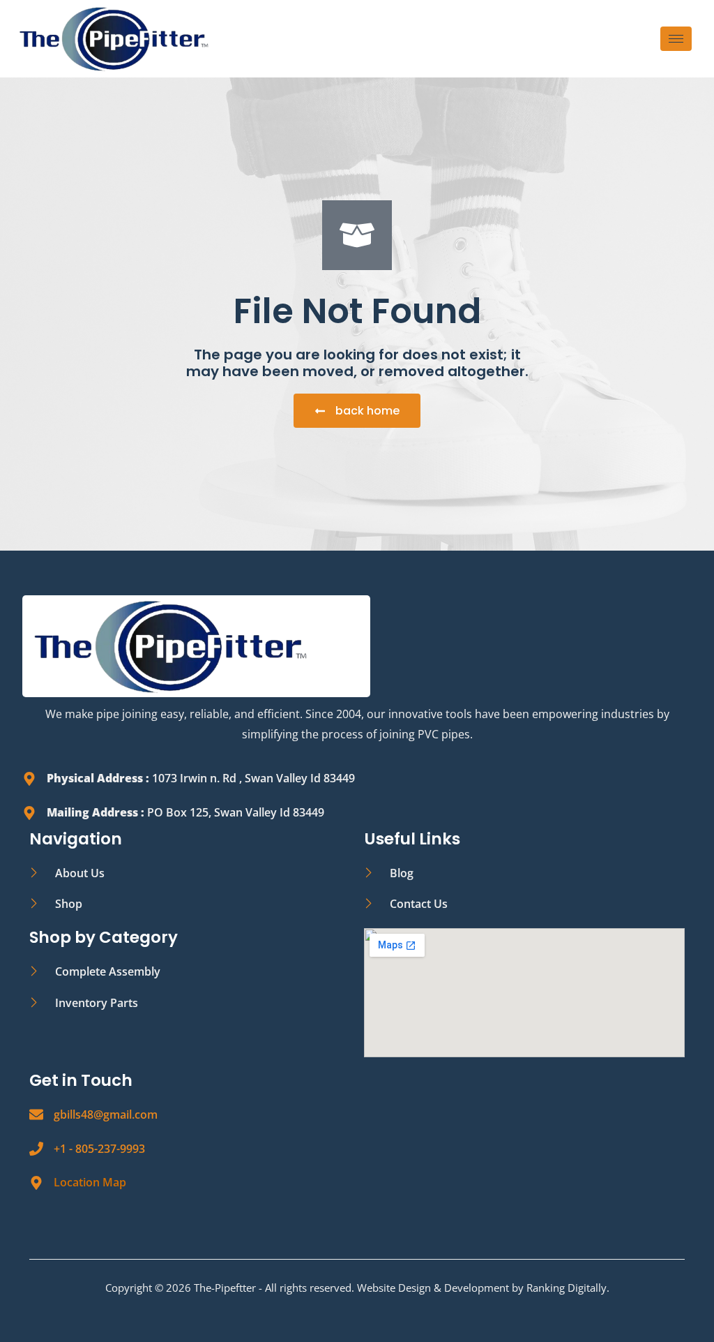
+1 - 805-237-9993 (99, 1148)
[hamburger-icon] (676, 39)
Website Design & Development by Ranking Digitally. (483, 1288)
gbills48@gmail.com (106, 1114)
